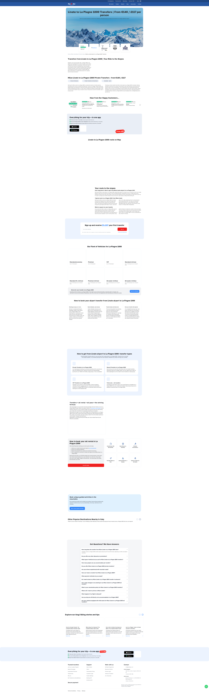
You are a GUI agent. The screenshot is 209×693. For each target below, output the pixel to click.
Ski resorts (111, 4)
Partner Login (108, 671)
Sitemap (83, 690)
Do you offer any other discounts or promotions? (94, 556)
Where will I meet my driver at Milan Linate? (93, 590)
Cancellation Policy (91, 671)
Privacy (78, 690)
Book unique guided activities (77, 508)
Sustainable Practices (72, 671)
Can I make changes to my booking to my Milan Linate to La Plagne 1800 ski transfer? (102, 583)
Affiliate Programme (109, 667)
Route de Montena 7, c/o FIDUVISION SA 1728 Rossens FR (133, 678)
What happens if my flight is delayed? (91, 594)
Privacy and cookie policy (122, 232)
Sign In (138, 1)
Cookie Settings (90, 675)
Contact (139, 4)
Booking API (89, 677)
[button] (140, 519)
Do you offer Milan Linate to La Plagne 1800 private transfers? (98, 566)
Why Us (69, 675)
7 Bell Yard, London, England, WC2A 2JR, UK (133, 672)
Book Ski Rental (86, 465)
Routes (117, 4)
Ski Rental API (89, 680)
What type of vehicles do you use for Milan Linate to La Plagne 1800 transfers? (102, 559)
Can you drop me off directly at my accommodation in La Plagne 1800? (100, 597)
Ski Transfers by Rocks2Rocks (74, 677)
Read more (68, 635)
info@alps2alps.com (129, 667)
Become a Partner (109, 669)
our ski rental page (92, 448)
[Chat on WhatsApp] (206, 686)
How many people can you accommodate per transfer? (96, 562)
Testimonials (70, 673)
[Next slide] (143, 615)
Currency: (131, 1)
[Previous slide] (140, 615)
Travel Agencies (111, 1)
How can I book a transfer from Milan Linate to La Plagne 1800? (98, 572)
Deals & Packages (71, 669)
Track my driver (118, 1)
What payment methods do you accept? (92, 576)
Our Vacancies (108, 675)
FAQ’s (88, 669)
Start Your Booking (134, 291)
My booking (125, 1)
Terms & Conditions (72, 690)
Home (69, 54)
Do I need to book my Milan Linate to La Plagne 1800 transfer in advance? (101, 579)
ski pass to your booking (96, 408)
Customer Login (90, 673)
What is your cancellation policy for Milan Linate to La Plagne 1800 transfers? (102, 587)
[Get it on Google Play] (129, 656)
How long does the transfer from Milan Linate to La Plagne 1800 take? (100, 549)
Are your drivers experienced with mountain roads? (95, 569)
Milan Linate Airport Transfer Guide (78, 54)
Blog (128, 4)
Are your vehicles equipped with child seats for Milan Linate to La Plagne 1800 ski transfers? (103, 601)
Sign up (122, 229)
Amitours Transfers (109, 673)
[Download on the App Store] (129, 652)
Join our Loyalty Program (73, 667)
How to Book (89, 667)
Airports (122, 4)
